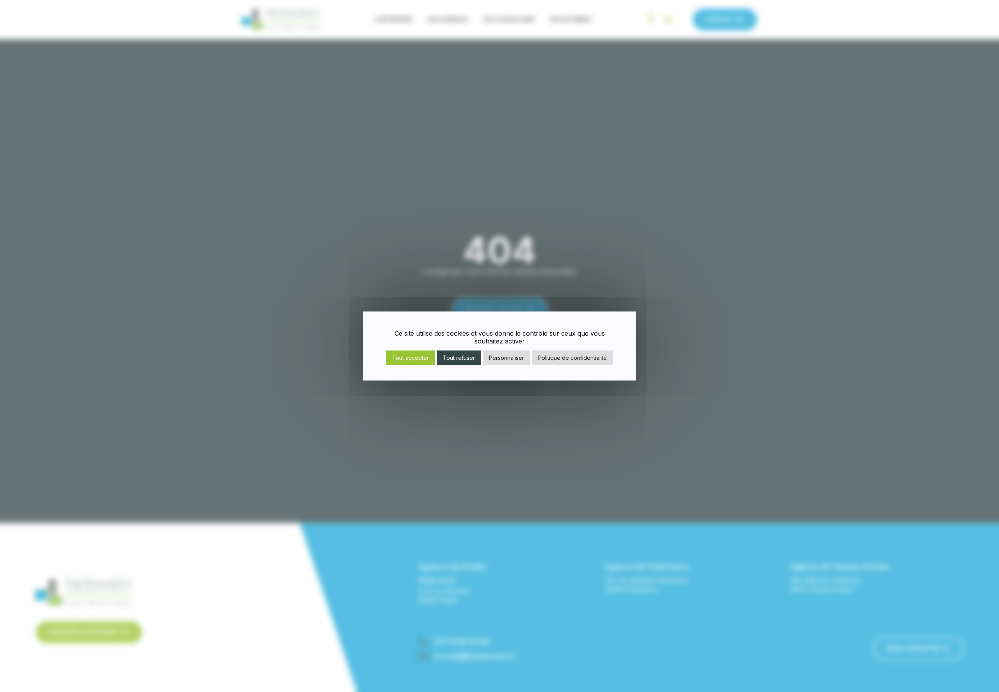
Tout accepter (410, 357)
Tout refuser (459, 357)
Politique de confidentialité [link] (572, 357)
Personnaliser (506, 357)
